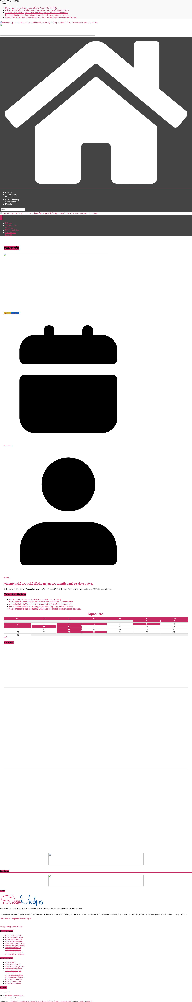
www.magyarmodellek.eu (14, 941)
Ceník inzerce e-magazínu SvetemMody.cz (15, 919)
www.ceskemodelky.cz (13, 935)
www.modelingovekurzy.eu (14, 977)
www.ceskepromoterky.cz (14, 937)
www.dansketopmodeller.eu (15, 946)
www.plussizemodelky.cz (14, 975)
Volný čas (9, 197)
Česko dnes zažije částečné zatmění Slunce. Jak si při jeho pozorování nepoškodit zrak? (41, 17)
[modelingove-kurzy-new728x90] (96, 886)
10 (18, 626)
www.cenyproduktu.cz (13, 981)
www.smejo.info (10, 973)
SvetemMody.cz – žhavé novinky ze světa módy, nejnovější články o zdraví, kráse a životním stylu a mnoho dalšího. (41, 1001)
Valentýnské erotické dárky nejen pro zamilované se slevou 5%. (48, 583)
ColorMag (81, 1001)
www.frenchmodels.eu (13, 950)
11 (44, 626)
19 (69, 629)
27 (94, 632)
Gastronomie (10, 202)
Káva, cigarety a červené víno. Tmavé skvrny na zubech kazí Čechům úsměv (37, 10)
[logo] (22, 906)
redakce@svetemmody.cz (14, 996)
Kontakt (8, 204)
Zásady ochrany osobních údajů (11, 927)
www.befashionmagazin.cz (14, 967)
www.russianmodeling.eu (14, 952)
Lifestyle (8, 192)
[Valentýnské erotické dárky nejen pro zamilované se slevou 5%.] (56, 311)
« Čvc (6, 637)
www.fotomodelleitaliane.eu (15, 943)
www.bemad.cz (10, 962)
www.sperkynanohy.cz (13, 983)
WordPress (89, 1001)
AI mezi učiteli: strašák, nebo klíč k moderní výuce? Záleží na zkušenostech (36, 13)
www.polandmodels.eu (13, 948)
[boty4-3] (47, 35)
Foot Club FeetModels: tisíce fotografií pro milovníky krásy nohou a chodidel (37, 15)
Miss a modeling (12, 199)
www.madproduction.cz (13, 969)
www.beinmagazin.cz (12, 964)
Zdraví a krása (11, 195)
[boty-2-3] (96, 864)
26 (69, 632)
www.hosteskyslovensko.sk (14, 954)
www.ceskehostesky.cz (13, 971)
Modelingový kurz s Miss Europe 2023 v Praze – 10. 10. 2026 (31, 8)
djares (6, 578)
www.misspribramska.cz (13, 979)
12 (69, 626)
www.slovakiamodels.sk (13, 939)
